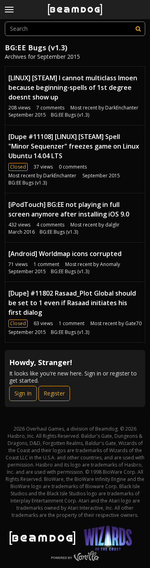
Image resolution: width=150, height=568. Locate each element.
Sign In (23, 393)
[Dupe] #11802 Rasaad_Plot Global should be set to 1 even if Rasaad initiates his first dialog (72, 303)
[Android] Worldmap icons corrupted (65, 253)
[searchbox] (75, 29)
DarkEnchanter (121, 107)
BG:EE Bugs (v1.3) (70, 114)
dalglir (112, 224)
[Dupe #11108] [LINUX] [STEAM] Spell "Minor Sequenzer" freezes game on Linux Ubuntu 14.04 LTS (73, 146)
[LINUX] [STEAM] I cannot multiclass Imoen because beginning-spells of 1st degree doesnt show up (72, 87)
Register (54, 393)
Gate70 (133, 323)
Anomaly (110, 264)
